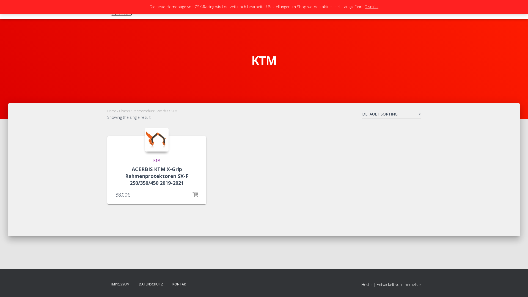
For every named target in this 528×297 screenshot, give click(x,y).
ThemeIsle (412, 284)
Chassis (124, 111)
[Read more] (195, 194)
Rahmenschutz (144, 111)
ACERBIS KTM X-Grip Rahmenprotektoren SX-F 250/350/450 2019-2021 (156, 176)
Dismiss (371, 6)
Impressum (120, 284)
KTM (156, 160)
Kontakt (180, 284)
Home (111, 111)
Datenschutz (151, 284)
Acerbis (162, 111)
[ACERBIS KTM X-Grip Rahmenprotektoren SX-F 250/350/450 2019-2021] (157, 140)
